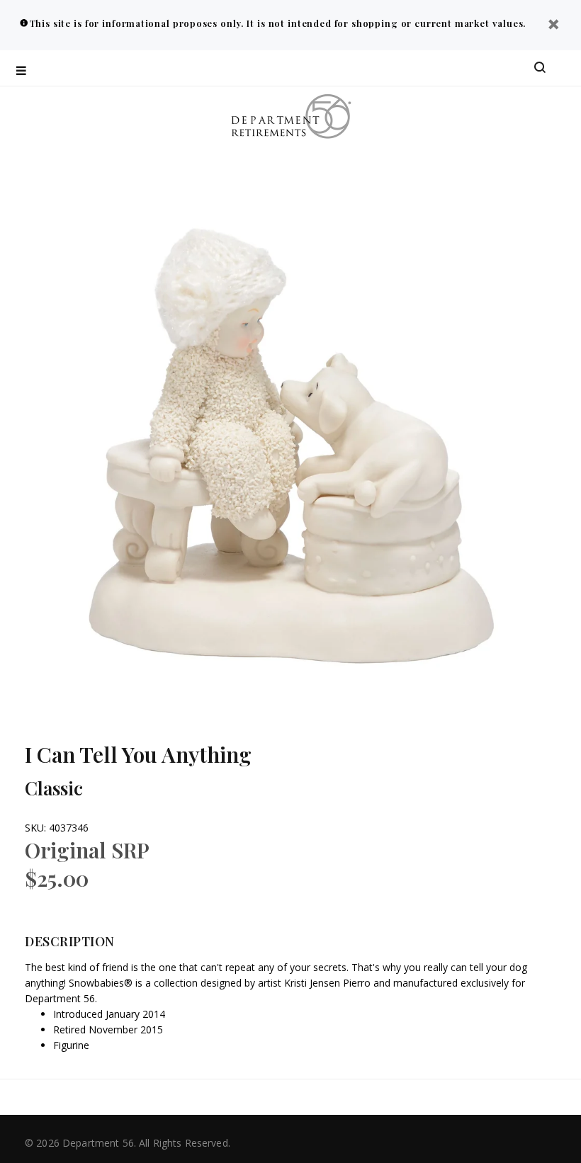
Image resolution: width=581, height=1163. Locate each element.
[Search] (540, 68)
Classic (54, 788)
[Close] (553, 26)
